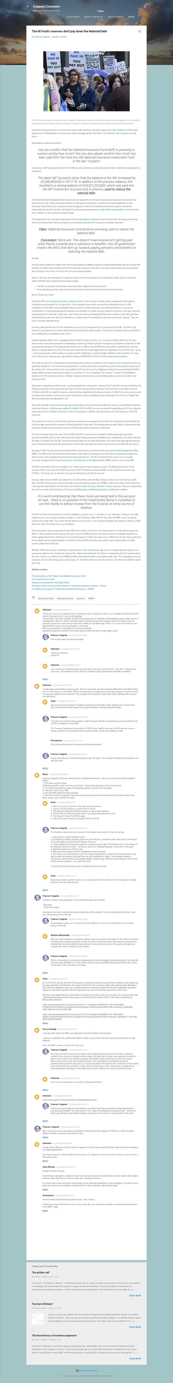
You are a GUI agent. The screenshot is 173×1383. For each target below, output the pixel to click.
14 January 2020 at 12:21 (77, 754)
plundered (67, 209)
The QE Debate (115, 17)
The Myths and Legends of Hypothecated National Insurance (59, 589)
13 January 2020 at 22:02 (77, 1050)
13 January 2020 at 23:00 (77, 956)
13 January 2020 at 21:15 (77, 828)
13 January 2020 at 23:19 (70, 649)
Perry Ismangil (49, 1029)
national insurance (65, 598)
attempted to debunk (88, 219)
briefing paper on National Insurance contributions (97, 489)
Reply (45, 679)
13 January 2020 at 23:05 (69, 1127)
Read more (135, 1295)
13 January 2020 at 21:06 (77, 635)
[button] (139, 32)
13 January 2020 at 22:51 (70, 1078)
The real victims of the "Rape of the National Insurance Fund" (59, 576)
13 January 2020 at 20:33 (58, 774)
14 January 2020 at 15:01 (64, 1196)
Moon (45, 774)
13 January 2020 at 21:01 (69, 896)
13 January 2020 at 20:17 (61, 685)
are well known (90, 553)
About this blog (93, 17)
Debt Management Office (127, 450)
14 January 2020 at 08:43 (61, 1143)
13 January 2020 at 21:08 (77, 717)
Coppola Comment (46, 6)
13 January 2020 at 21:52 (66, 1029)
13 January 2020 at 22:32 (80, 935)
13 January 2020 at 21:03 (77, 919)
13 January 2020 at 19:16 (61, 610)
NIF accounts (77, 168)
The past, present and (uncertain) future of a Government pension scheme (65, 586)
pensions (81, 598)
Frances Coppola (59, 635)
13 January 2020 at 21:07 (66, 701)
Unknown (47, 609)
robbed (40, 213)
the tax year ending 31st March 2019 (68, 408)
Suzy (53, 701)
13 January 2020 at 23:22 (70, 665)
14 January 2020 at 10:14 (65, 1167)
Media (131, 17)
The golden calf (40, 1272)
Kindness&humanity (60, 935)
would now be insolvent (116, 356)
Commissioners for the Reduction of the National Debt (79, 460)
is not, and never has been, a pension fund (63, 301)
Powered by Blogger (88, 1370)
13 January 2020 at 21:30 (58, 979)
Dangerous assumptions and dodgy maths (50, 582)
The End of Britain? (42, 1304)
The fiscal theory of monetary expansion (54, 1335)
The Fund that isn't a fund (43, 579)
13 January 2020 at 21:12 (66, 802)
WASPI (91, 598)
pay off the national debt (112, 209)
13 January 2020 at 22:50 (61, 1096)
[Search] (145, 7)
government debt (46, 598)
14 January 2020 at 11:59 (72, 741)
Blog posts (73, 17)
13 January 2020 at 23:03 (77, 1104)
